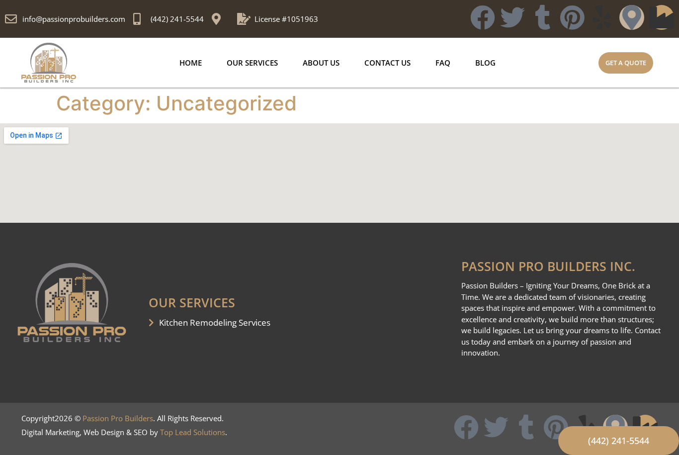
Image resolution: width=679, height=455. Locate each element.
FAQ (442, 63)
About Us (321, 63)
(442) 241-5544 (177, 19)
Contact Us (387, 63)
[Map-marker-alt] (631, 17)
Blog (485, 63)
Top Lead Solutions (192, 432)
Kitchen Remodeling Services (214, 322)
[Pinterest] (572, 17)
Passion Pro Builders (118, 418)
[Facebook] (482, 17)
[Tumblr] (542, 17)
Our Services (252, 63)
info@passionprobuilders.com (73, 19)
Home (190, 63)
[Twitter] (512, 17)
